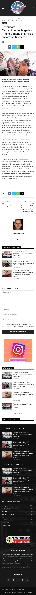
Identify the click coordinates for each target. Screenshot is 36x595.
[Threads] (18, 239)
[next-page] (6, 282)
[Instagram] (22, 580)
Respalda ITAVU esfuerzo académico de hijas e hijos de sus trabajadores (22, 253)
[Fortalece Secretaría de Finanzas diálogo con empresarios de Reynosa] (7, 406)
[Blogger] (9, 580)
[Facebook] (9, 47)
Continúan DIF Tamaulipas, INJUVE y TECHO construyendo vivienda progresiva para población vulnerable (27, 208)
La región (8, 19)
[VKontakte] (27, 580)
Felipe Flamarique (11, 42)
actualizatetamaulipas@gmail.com (20, 567)
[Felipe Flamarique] (3, 42)
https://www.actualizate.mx (18, 236)
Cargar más (17, 413)
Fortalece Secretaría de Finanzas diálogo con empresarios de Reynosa (22, 405)
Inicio (3, 19)
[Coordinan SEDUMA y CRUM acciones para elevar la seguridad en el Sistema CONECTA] (7, 263)
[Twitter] (14, 47)
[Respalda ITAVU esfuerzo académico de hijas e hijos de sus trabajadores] (7, 254)
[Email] (22, 47)
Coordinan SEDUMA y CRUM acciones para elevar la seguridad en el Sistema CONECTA (23, 263)
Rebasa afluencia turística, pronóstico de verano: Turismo (9, 206)
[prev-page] (3, 282)
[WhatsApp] (18, 47)
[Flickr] (18, 580)
